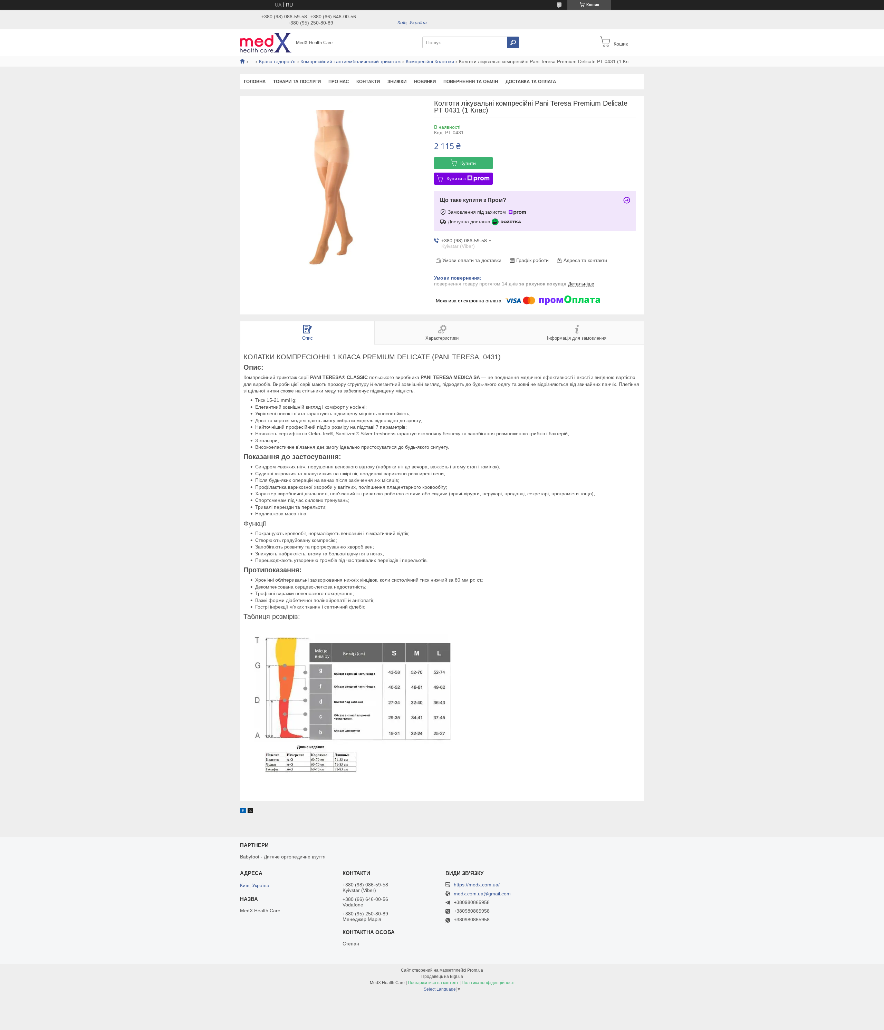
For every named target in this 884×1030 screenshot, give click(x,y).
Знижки (396, 81)
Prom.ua (475, 970)
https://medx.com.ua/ (477, 884)
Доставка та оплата (531, 81)
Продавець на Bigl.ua (442, 976)
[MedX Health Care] (266, 42)
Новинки (425, 81)
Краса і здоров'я (277, 61)
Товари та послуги (297, 81)
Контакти (368, 81)
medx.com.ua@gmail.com (482, 893)
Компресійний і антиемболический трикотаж (350, 61)
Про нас (338, 81)
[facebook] (243, 811)
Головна (255, 81)
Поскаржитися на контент (433, 982)
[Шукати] (513, 42)
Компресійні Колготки (430, 61)
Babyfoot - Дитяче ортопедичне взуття (283, 856)
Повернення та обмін (470, 81)
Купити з (455, 178)
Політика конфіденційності (488, 982)
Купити (468, 163)
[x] (250, 811)
